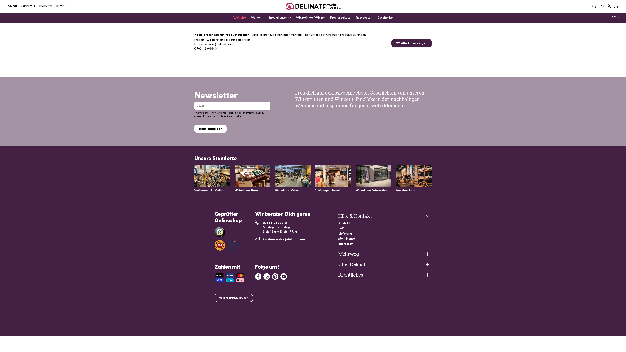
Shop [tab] (12, 6)
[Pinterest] (275, 276)
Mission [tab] (28, 6)
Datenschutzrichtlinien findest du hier (222, 116)
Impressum (346, 244)
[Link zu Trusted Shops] (220, 232)
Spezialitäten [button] (278, 17)
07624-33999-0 (205, 48)
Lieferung (345, 233)
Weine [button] (256, 17)
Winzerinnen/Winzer (310, 17)
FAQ (341, 228)
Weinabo (239, 17)
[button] (594, 6)
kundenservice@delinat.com (213, 44)
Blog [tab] (60, 6)
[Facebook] (258, 276)
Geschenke (385, 17)
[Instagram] (266, 276)
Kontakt (344, 223)
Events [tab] (45, 6)
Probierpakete (340, 17)
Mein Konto (346, 238)
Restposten (364, 17)
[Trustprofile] (227, 245)
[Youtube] (283, 276)
